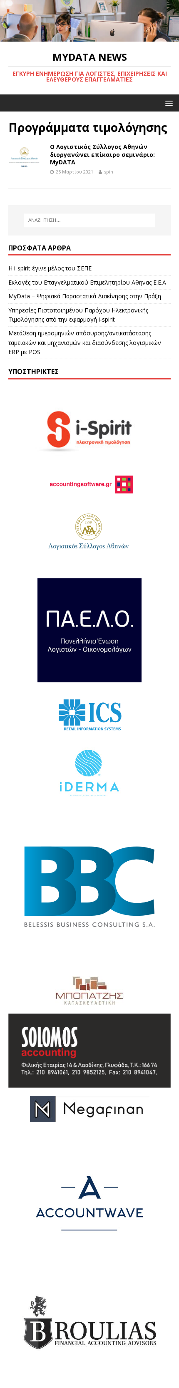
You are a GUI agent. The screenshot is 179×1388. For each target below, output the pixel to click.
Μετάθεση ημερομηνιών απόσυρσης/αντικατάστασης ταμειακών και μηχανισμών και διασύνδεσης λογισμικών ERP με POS (84, 342)
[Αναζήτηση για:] (90, 220)
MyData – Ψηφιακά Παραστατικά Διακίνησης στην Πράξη (84, 296)
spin (108, 172)
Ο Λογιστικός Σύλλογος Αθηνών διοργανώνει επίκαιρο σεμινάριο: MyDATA (102, 154)
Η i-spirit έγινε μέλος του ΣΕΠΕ (50, 268)
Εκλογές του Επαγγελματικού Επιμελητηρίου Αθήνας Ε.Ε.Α (87, 282)
